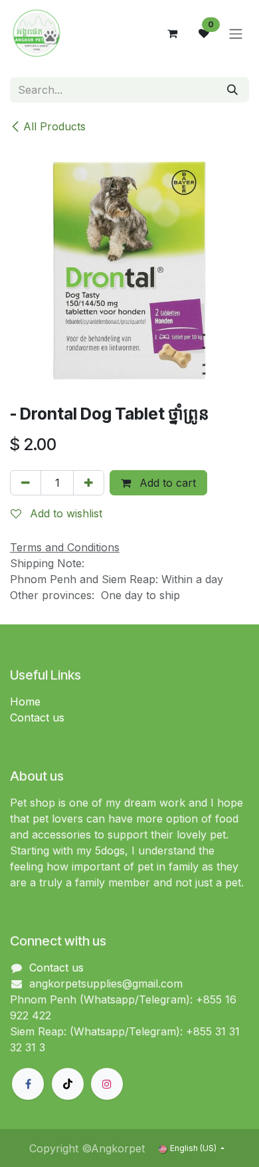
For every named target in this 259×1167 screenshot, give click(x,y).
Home (25, 701)
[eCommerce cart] (172, 33)
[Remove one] (25, 482)
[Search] (232, 89)
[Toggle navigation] (235, 33)
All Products (54, 126)
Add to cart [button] (166, 482)
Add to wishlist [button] (64, 513)
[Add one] (88, 482)
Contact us (37, 717)
